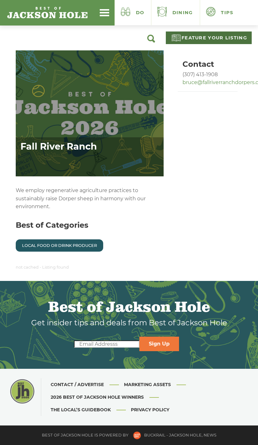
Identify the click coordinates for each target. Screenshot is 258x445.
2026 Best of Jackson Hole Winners (97, 397)
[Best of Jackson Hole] (47, 12)
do (140, 12)
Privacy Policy (150, 410)
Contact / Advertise (77, 384)
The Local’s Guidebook (81, 410)
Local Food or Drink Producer (59, 245)
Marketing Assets (147, 384)
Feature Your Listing (214, 38)
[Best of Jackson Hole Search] (151, 41)
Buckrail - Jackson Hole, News (180, 435)
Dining (182, 12)
